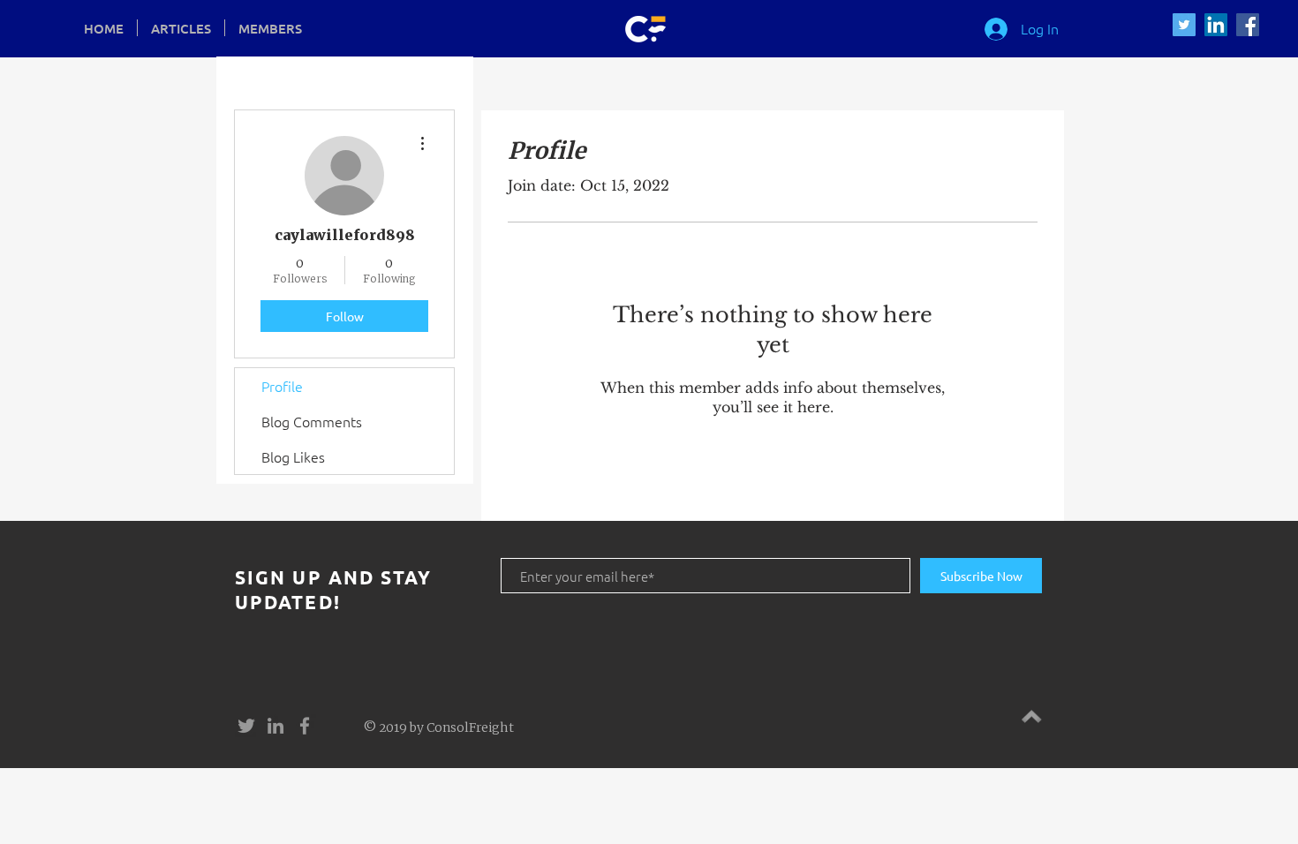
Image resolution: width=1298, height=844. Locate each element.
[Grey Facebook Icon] (304, 725)
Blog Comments (311, 421)
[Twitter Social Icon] (1184, 24)
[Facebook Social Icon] (1247, 24)
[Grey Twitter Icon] (246, 725)
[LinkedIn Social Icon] (1215, 24)
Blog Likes (293, 456)
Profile (282, 386)
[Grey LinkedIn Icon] (275, 725)
